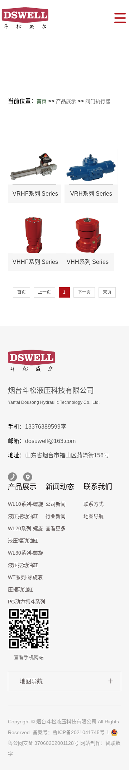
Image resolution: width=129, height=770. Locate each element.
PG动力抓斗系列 (26, 602)
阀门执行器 (97, 101)
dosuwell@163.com (50, 441)
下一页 (84, 292)
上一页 (44, 292)
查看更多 (56, 528)
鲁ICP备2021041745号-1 (81, 732)
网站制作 (90, 743)
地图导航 (93, 516)
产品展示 (66, 101)
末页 (107, 292)
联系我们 (97, 487)
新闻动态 (60, 487)
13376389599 (43, 427)
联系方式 (93, 504)
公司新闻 (56, 504)
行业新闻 (56, 516)
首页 (42, 101)
